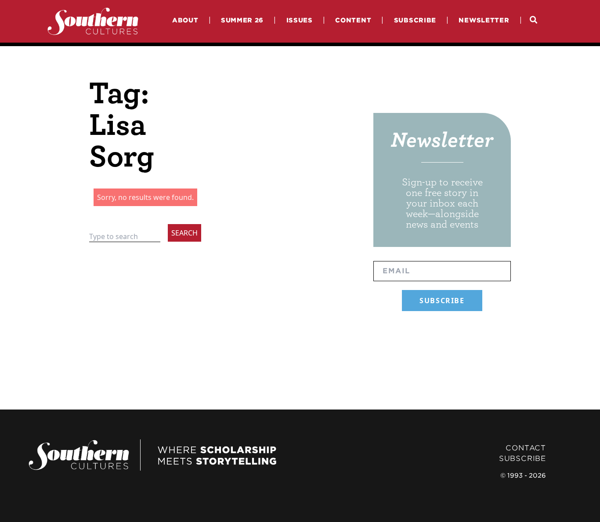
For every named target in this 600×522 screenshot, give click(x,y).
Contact (526, 448)
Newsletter (484, 20)
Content (353, 20)
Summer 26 (242, 20)
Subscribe (415, 20)
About (185, 20)
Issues (299, 20)
